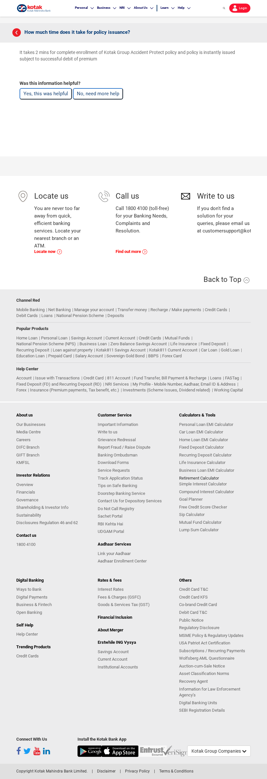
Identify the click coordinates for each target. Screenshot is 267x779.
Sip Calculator (191, 514)
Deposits (115, 315)
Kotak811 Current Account (173, 350)
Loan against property (72, 350)
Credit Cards (216, 309)
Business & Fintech (34, 604)
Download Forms (113, 462)
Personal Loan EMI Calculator (206, 424)
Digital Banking (30, 580)
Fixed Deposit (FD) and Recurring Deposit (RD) (59, 384)
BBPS (153, 355)
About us (24, 415)
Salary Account (89, 355)
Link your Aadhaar (114, 553)
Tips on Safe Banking (117, 485)
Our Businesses (31, 424)
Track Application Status (120, 478)
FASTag (232, 378)
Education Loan (30, 355)
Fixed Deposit (213, 343)
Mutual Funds (177, 338)
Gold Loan (230, 350)
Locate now (45, 251)
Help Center (27, 634)
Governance (27, 499)
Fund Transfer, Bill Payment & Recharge (170, 378)
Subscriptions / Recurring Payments (212, 650)
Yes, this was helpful (45, 94)
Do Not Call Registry (116, 508)
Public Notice (191, 620)
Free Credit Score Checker (203, 507)
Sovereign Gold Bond (125, 355)
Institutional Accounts (118, 667)
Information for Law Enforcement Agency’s (209, 692)
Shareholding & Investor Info (42, 507)
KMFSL (23, 462)
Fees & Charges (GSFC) (119, 597)
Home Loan (26, 338)
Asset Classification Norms (204, 673)
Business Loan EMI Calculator (206, 470)
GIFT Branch (27, 455)
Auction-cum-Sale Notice (202, 666)
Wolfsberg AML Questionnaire (206, 658)
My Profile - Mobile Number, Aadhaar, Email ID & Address (184, 384)
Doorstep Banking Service (121, 493)
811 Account (118, 378)
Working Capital (228, 390)
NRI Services (117, 384)
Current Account (120, 338)
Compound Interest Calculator (206, 491)
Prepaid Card (60, 355)
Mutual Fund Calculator (200, 522)
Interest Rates (111, 589)
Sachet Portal (110, 516)
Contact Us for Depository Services (130, 500)
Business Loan (93, 343)
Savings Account (86, 338)
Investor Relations (33, 475)
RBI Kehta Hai (110, 524)
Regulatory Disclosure (199, 627)
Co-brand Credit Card (198, 604)
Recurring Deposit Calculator (205, 455)
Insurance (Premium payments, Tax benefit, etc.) (74, 390)
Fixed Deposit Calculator (201, 447)
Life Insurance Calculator (202, 462)
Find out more (129, 251)
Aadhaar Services (114, 544)
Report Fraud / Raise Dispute (124, 447)
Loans (47, 315)
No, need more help (98, 94)
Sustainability (28, 515)
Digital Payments (32, 597)
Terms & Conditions (176, 771)
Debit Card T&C (193, 612)
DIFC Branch (27, 447)
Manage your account (94, 309)
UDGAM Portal (111, 531)
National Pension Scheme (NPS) (46, 343)
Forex (21, 390)
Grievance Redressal (117, 439)
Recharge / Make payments (175, 309)
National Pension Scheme (80, 315)
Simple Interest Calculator (203, 484)
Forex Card (172, 355)
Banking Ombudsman (117, 455)
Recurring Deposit (32, 350)
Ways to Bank (29, 589)
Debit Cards (27, 315)
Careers (23, 439)
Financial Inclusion (115, 617)
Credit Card (93, 378)
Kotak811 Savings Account (121, 350)
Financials (25, 492)
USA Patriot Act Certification (204, 642)
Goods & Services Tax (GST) (124, 604)
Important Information (118, 424)
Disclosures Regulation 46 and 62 (47, 522)
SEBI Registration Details (202, 710)
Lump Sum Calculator (198, 529)
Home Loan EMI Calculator (203, 439)
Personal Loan (54, 338)
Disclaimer (106, 771)
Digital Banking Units (198, 702)
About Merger (110, 629)
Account (24, 378)
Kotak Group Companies (216, 751)
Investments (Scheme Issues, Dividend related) (166, 390)
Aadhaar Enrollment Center (122, 561)
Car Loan (209, 350)
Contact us (26, 535)
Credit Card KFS (193, 597)
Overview (24, 484)
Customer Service (115, 415)
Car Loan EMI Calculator (201, 431)
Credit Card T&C (193, 589)
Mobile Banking (30, 309)
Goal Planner (191, 499)
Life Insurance (183, 343)
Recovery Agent (193, 681)
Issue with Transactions (57, 378)
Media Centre (28, 431)
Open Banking (29, 612)
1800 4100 (25, 544)
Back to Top (223, 279)
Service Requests (114, 470)
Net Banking (59, 309)
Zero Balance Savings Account (138, 343)
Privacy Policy (137, 771)
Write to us (108, 431)
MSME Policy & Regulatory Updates (211, 635)
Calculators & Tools (197, 415)
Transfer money (132, 309)
